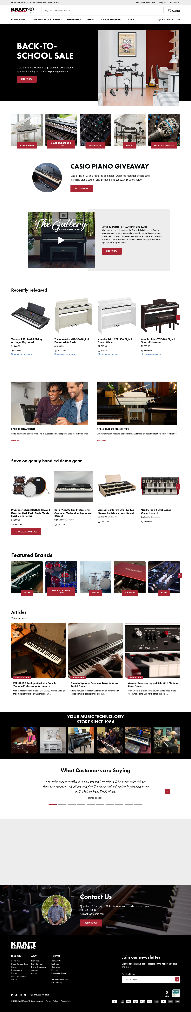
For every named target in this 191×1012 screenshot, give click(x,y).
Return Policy (56, 982)
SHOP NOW (26, 79)
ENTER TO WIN (81, 189)
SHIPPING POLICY (32, 877)
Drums (14, 973)
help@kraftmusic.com (92, 914)
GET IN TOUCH (90, 923)
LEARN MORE (53, 2)
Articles (34, 973)
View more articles (19, 618)
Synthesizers (16, 970)
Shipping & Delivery (59, 979)
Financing (55, 970)
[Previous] (11, 133)
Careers (34, 970)
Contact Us (56, 961)
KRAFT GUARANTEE (116, 883)
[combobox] (106, 10)
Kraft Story (35, 961)
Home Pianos (17, 961)
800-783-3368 (88, 910)
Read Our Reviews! (159, 877)
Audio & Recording (19, 976)
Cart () (176, 11)
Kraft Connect (36, 964)
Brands (14, 979)
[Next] (180, 133)
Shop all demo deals (26, 532)
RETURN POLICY (74, 880)
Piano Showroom (38, 967)
